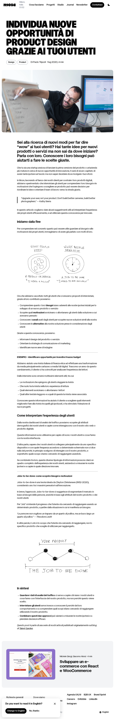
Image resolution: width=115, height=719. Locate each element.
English (105, 712)
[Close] (55, 703)
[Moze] (10, 5)
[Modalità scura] (108, 5)
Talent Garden (26, 629)
